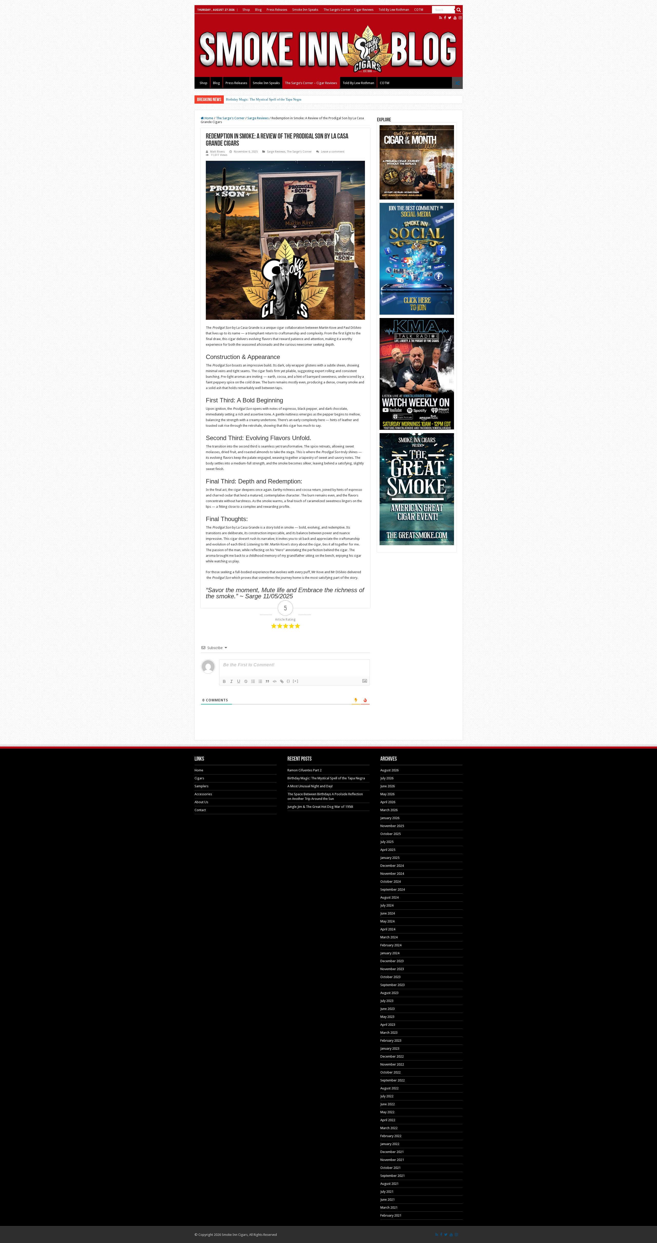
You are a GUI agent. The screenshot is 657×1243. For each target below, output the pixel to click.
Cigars (199, 778)
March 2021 (389, 1207)
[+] (295, 681)
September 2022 (392, 1080)
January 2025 (389, 858)
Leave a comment (332, 151)
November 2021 (392, 1160)
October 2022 (390, 1072)
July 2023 (386, 1001)
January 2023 (389, 1048)
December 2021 (392, 1152)
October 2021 (390, 1168)
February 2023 (390, 1040)
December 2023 (392, 961)
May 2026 (387, 794)
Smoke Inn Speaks (305, 10)
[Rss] (440, 18)
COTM (418, 10)
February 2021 (390, 1215)
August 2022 (389, 1088)
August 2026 (389, 770)
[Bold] (224, 681)
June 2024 (387, 913)
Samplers (201, 786)
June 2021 (387, 1199)
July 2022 (386, 1096)
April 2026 (387, 802)
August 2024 (389, 897)
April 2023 (387, 1025)
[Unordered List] (260, 681)
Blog (258, 10)
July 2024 (386, 905)
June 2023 (387, 1009)
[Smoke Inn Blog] (329, 45)
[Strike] (245, 681)
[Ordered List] (253, 681)
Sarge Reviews (258, 118)
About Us (201, 802)
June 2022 (387, 1104)
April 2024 (387, 929)
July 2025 (386, 842)
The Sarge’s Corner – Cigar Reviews (348, 10)
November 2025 (392, 826)
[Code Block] (274, 681)
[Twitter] (450, 18)
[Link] (281, 681)
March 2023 (389, 1033)
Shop (246, 10)
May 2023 (387, 1017)
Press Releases (277, 10)
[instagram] (460, 18)
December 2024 (392, 866)
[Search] (459, 10)
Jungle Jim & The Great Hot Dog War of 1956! (320, 807)
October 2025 (390, 834)
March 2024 (389, 937)
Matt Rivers (217, 151)
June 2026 (387, 786)
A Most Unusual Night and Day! (310, 786)
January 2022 (389, 1144)
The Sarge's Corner (230, 118)
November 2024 (392, 874)
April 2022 (387, 1120)
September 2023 (392, 985)
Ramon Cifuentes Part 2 (304, 770)
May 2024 (387, 921)
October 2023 (390, 977)
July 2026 (386, 778)
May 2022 (387, 1112)
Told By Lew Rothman (394, 10)
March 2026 (389, 810)
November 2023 (392, 969)
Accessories (203, 794)
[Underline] (238, 681)
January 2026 (389, 818)
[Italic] (231, 681)
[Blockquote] (267, 681)
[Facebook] (445, 18)
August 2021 (389, 1184)
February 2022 (390, 1136)
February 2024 (390, 945)
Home (208, 118)
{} (288, 681)
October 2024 (390, 881)
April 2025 (387, 850)
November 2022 (392, 1064)
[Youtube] (455, 18)
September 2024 (392, 889)
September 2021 (392, 1176)
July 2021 (386, 1192)
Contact (200, 810)
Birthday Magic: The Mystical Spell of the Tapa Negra (263, 99)
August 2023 (389, 993)
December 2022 (392, 1056)
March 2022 (389, 1128)
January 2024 (389, 953)
